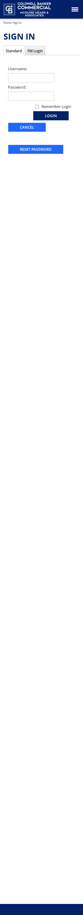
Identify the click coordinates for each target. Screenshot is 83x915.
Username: (17, 68)
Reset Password (36, 149)
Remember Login (56, 106)
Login (51, 115)
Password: (17, 87)
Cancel (27, 127)
